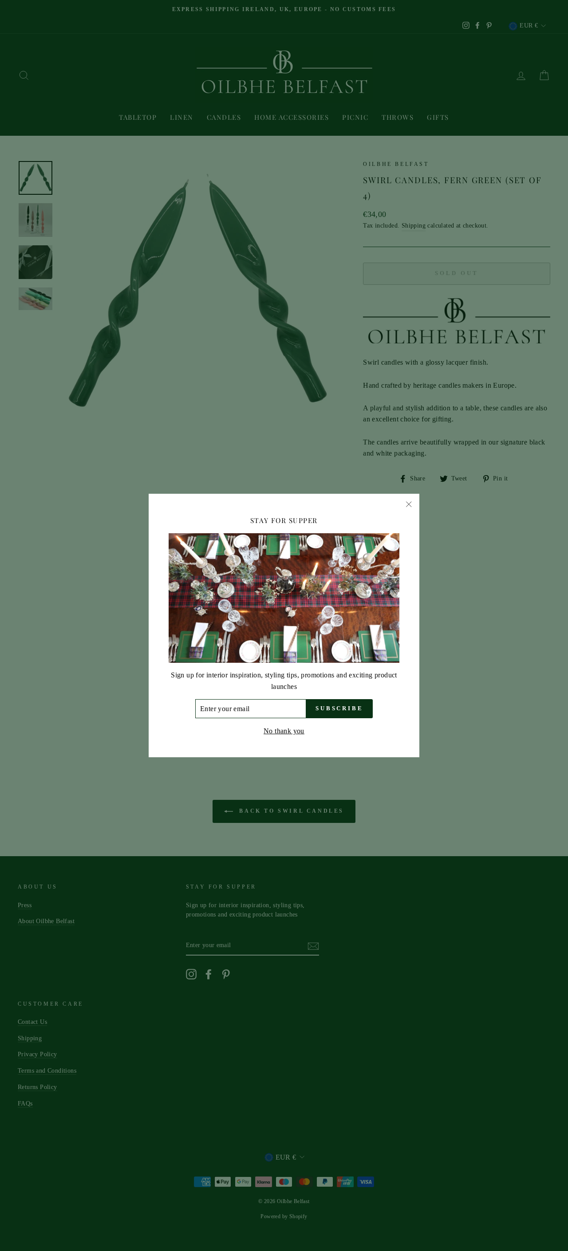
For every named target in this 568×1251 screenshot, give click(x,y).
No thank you (284, 731)
